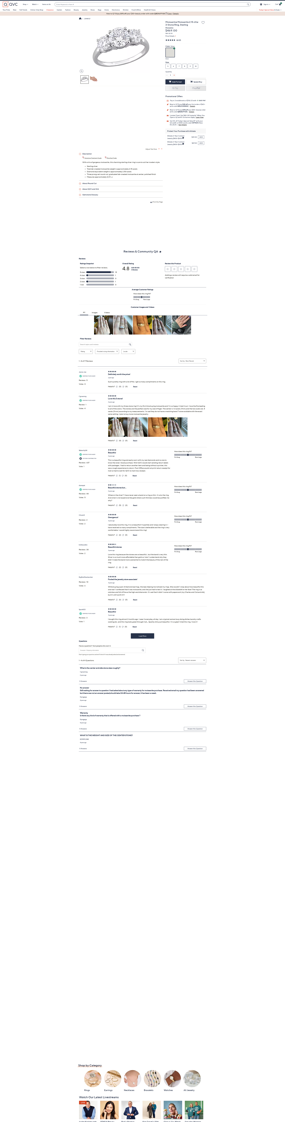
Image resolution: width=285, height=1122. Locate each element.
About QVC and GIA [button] (90, 189)
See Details (182, 125)
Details (192, 106)
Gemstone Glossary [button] (90, 195)
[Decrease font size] (162, 149)
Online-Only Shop (36, 10)
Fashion (68, 10)
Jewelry (84, 10)
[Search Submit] (248, 4)
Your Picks (6, 10)
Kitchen (125, 10)
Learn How (200, 117)
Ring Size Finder (112, 158)
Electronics (116, 10)
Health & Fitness (150, 10)
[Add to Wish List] (203, 22)
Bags (99, 10)
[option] (142, 13)
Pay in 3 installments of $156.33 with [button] (183, 100)
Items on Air (46, 4)
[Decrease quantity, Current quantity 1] (166, 75)
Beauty (76, 10)
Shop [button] (24, 4)
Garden (59, 10)
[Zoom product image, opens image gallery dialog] (81, 71)
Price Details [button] (169, 36)
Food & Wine (136, 10)
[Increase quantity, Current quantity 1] (174, 75)
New (14, 10)
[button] (261, 4)
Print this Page (158, 202)
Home (106, 10)
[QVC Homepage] (80, 18)
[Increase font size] (159, 149)
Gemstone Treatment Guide (93, 158)
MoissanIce (169, 28)
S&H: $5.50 (169, 33)
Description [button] (87, 154)
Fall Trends (23, 10)
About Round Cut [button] (89, 183)
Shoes (93, 10)
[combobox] (150, 4)
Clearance (50, 10)
